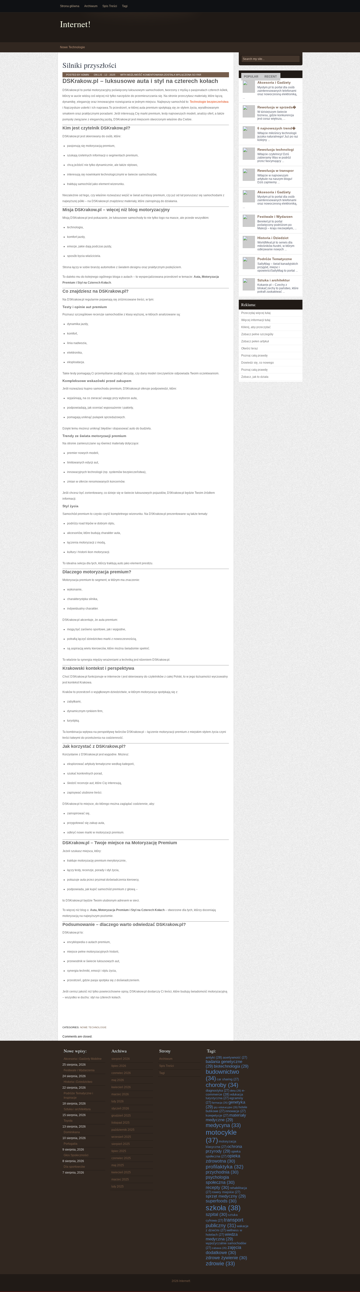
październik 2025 (122, 1129)
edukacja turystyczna (224, 1096)
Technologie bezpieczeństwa (209, 102)
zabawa (219, 1247)
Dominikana (72, 1132)
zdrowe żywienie (226, 1257)
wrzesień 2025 (121, 1137)
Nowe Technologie (72, 47)
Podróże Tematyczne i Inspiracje (78, 1095)
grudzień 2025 (121, 1115)
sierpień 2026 (120, 1059)
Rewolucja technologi (275, 149)
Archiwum (90, 6)
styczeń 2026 (120, 1108)
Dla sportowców (74, 1166)
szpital (216, 1214)
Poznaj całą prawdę (254, 355)
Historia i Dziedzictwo (78, 1082)
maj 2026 (117, 1080)
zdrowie (220, 1263)
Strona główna (69, 6)
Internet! (75, 23)
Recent (270, 76)
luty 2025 (117, 1186)
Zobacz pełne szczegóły (257, 334)
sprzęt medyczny (226, 1196)
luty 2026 (117, 1101)
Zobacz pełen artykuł (255, 341)
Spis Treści (109, 6)
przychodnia (222, 1172)
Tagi (125, 6)
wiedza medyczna (222, 1236)
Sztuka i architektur (273, 280)
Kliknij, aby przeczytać (256, 327)
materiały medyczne (226, 1117)
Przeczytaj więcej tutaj (256, 313)
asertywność (235, 1057)
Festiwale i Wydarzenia (79, 1070)
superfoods (221, 1201)
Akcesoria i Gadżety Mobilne (83, 1059)
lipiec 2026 (118, 1066)
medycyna (223, 1125)
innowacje (235, 1111)
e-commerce (225, 1092)
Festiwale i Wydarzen (275, 217)
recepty (217, 1187)
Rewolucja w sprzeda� (276, 107)
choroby (222, 1085)
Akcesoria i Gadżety (274, 82)
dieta (235, 1090)
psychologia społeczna (220, 1180)
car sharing (228, 1079)
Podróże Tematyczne (274, 259)
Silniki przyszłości (89, 65)
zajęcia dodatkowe (223, 1250)
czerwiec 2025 (121, 1158)
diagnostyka (217, 1090)
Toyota (68, 1120)
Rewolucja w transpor (275, 171)
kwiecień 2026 (121, 1087)
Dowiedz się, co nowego (257, 362)
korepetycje (217, 1115)
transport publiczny (224, 1222)
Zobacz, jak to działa (254, 377)
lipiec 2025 (118, 1151)
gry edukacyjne (226, 1107)
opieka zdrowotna (223, 1159)
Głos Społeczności (76, 1155)
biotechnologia (231, 1066)
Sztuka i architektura (77, 1109)
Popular (251, 76)
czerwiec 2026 (121, 1073)
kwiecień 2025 (121, 1172)
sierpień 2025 (120, 1144)
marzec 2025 (120, 1179)
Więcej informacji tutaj (255, 320)
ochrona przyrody (224, 1148)
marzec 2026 (120, 1094)
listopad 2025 (120, 1122)
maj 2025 (117, 1165)
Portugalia (70, 1143)
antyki (214, 1057)
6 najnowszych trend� (276, 128)
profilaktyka (224, 1166)
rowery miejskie (226, 1192)
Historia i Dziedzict (272, 238)
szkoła (223, 1208)
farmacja (220, 1102)
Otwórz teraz (249, 348)
